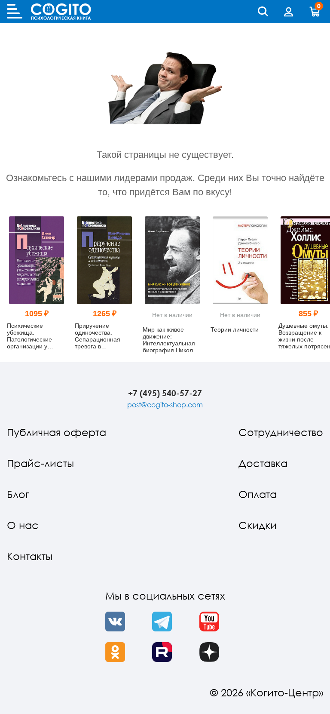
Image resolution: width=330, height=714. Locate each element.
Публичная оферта (56, 432)
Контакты (29, 556)
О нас (23, 525)
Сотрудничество (280, 432)
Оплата (257, 494)
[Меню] (14, 11)
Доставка (262, 463)
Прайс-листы (40, 463)
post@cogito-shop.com (165, 404)
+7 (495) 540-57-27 (165, 393)
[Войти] (288, 11)
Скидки (257, 525)
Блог (18, 494)
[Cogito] (61, 11)
